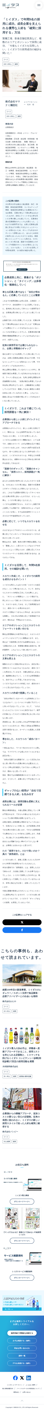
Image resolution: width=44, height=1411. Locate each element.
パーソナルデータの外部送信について (28, 1388)
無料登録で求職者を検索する (22, 1333)
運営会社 (16, 1392)
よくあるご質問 (30, 1385)
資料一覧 (22, 1356)
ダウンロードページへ (22, 1201)
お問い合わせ (26, 1392)
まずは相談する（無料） (22, 1341)
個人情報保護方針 (7, 1388)
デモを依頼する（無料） (22, 1363)
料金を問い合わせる (22, 1348)
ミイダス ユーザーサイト (14, 1385)
